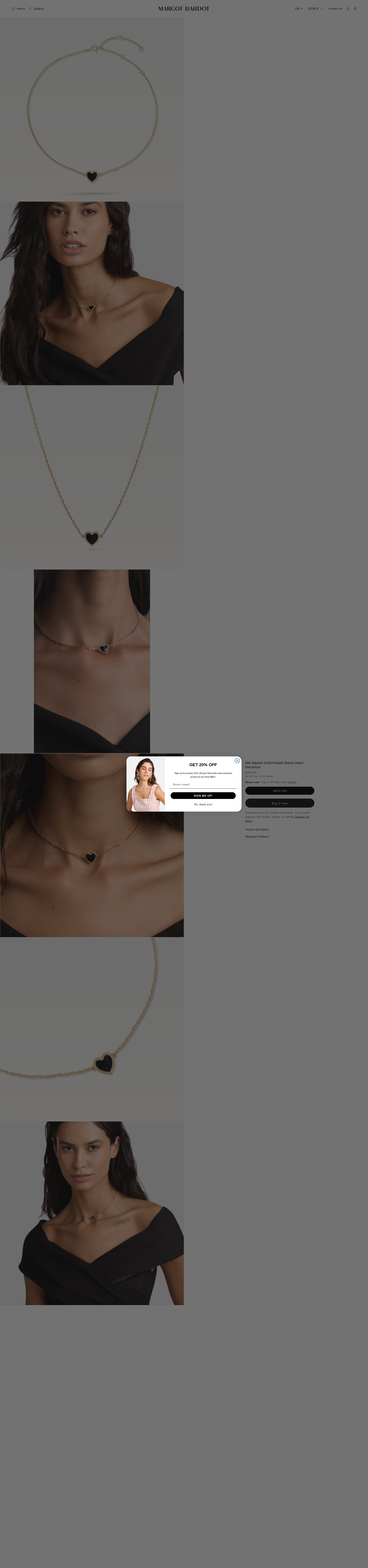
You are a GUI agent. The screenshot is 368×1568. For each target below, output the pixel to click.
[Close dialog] (237, 760)
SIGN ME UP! (203, 795)
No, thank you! (203, 804)
